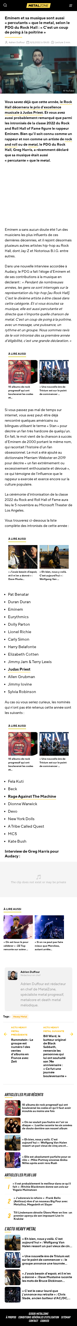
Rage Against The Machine (32, 796)
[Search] (19, 5)
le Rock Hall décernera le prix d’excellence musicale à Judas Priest (38, 107)
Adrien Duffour (17, 42)
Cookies (44, 1321)
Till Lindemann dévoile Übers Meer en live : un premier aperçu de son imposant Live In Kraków (43, 1216)
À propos (11, 1317)
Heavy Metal (20, 1016)
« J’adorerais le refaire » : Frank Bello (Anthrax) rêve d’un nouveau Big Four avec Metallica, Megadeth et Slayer (41, 1201)
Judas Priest (19, 669)
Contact (33, 1321)
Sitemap (65, 1317)
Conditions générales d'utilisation (38, 1317)
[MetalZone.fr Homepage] (38, 5)
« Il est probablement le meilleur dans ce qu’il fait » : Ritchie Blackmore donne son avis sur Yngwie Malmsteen (42, 1187)
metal (33, 144)
